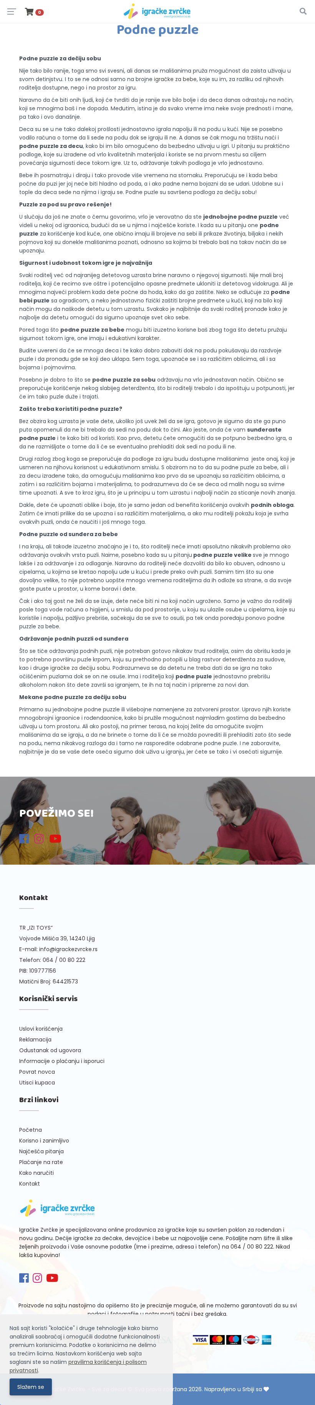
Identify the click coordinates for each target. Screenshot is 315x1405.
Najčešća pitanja (41, 1151)
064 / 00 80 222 (64, 960)
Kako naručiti (36, 1173)
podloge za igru (152, 459)
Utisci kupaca (37, 1082)
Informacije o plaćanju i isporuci (61, 1061)
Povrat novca (37, 1072)
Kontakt (29, 1183)
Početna (30, 1130)
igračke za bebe (175, 79)
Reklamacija (35, 1039)
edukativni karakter (133, 338)
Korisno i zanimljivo (44, 1140)
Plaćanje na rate (41, 1162)
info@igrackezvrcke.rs (68, 949)
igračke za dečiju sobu (80, 668)
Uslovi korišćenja (41, 1029)
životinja (234, 233)
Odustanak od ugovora (50, 1050)
